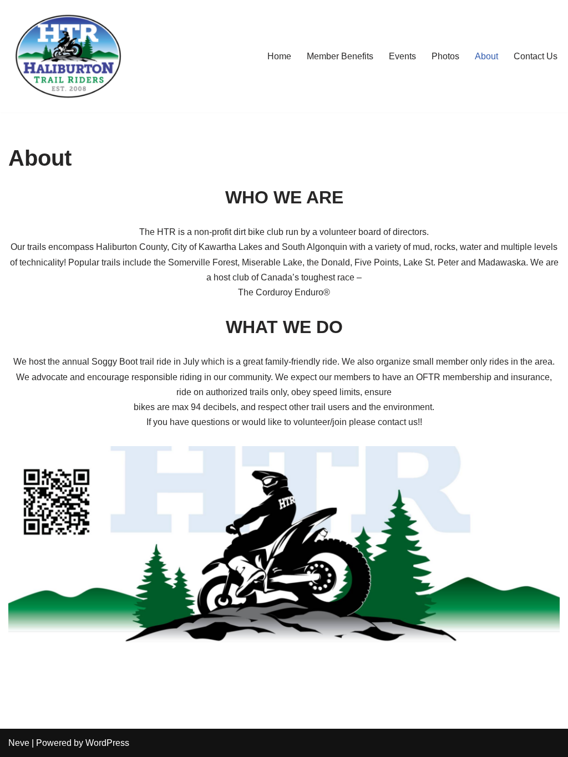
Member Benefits (340, 56)
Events (402, 56)
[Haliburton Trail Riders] (68, 56)
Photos (445, 56)
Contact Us (535, 56)
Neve (18, 743)
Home (279, 56)
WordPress (107, 743)
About (486, 56)
